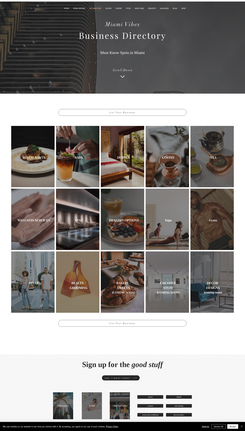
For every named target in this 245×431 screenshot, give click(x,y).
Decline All (218, 426)
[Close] (241, 426)
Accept (233, 426)
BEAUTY (77, 283)
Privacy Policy (112, 426)
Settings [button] (205, 426)
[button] (108, 8)
